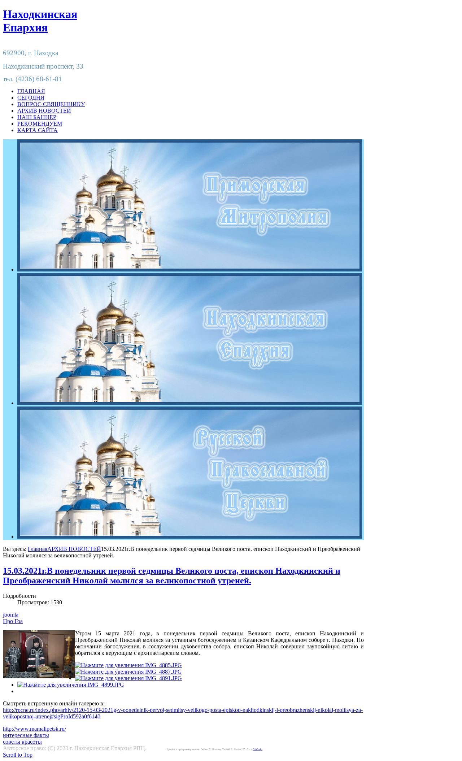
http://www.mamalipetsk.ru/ (34, 729)
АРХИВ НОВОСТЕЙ (74, 549)
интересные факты (26, 735)
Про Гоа (13, 621)
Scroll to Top (17, 755)
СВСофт (257, 749)
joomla (10, 615)
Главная (37, 549)
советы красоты (22, 742)
